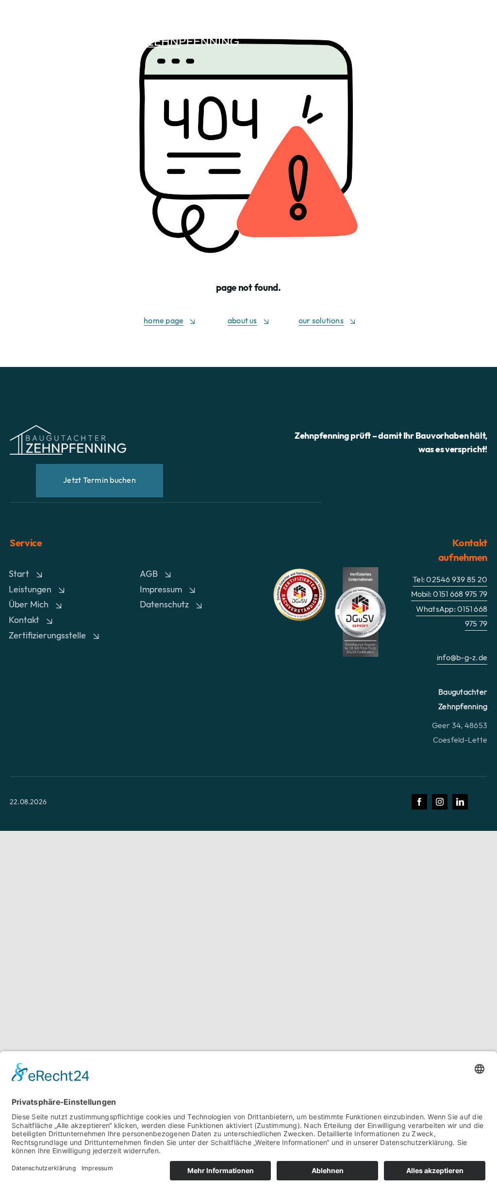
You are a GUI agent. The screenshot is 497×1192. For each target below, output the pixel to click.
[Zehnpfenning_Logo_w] (185, 24)
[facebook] (419, 802)
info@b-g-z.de (462, 657)
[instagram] (439, 802)
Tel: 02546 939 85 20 (394, 33)
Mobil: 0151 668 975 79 (391, 47)
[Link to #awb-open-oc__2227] (479, 34)
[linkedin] (460, 802)
